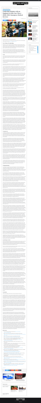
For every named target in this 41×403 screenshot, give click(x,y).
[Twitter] (5, 20)
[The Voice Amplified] (20, 3)
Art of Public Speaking (31, 49)
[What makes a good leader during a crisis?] (22, 388)
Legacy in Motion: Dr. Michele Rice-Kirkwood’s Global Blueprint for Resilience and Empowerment (35, 26)
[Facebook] (3, 20)
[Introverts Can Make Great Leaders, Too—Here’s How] (6, 389)
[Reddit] (11, 20)
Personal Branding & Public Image (32, 50)
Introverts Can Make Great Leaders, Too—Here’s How (6, 393)
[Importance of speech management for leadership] (14, 388)
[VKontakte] (12, 20)
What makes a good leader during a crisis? (22, 390)
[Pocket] (15, 20)
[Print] (20, 370)
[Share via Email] (19, 370)
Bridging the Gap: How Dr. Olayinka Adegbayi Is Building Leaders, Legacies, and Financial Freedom (35, 39)
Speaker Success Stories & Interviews (33, 46)
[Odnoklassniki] (14, 20)
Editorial (30, 51)
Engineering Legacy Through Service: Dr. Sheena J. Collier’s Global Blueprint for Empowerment (35, 34)
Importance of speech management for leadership (14, 390)
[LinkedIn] (6, 20)
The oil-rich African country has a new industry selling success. (33, 15)
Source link (4, 367)
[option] (33, 12)
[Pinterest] (9, 20)
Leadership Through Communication (32, 48)
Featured (30, 52)
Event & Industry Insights (31, 47)
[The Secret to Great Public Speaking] (30, 23)
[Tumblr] (8, 20)
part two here (14, 41)
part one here (10, 41)
